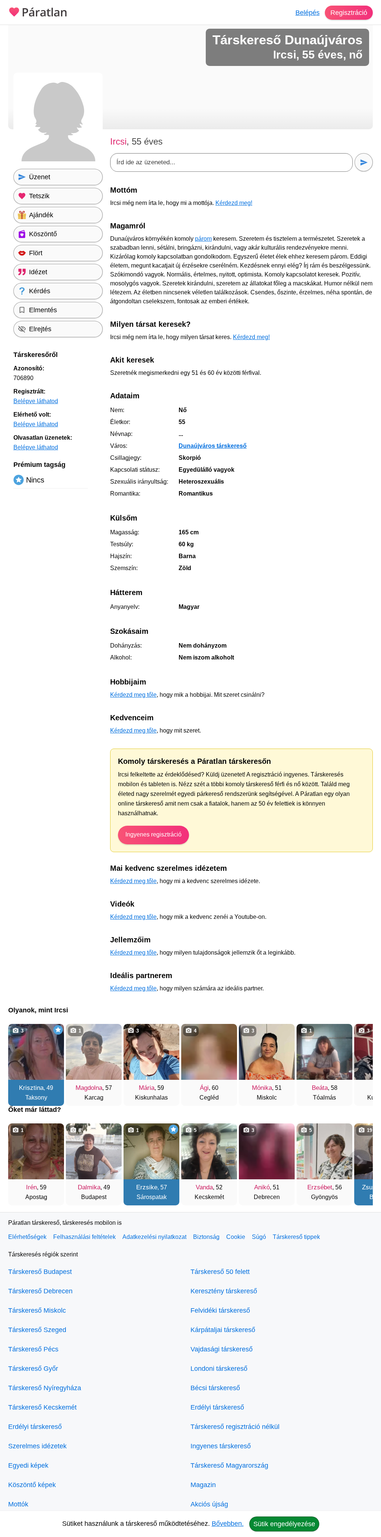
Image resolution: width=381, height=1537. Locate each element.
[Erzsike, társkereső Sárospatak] (151, 1151)
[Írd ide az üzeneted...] (231, 162)
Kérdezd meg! (233, 203)
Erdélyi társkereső (35, 1426)
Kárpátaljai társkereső (222, 1330)
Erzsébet (319, 1187)
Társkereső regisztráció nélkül (234, 1426)
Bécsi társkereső (215, 1388)
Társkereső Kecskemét (42, 1407)
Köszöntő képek (32, 1485)
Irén (31, 1187)
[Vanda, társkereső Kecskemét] (209, 1151)
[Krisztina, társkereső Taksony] (36, 1052)
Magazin (203, 1485)
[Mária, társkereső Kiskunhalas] (151, 1052)
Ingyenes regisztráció (153, 834)
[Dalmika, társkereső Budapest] (94, 1151)
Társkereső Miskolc (37, 1310)
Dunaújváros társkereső (213, 446)
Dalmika (89, 1187)
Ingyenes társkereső (220, 1446)
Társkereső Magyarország (229, 1465)
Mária (146, 1087)
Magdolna (89, 1087)
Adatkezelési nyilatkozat (154, 1237)
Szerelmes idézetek (37, 1446)
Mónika (262, 1087)
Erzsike (146, 1187)
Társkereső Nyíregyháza (44, 1388)
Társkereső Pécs (33, 1349)
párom (203, 238)
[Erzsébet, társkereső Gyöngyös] (324, 1151)
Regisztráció (348, 12)
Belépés (307, 12)
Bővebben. (228, 1523)
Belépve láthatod (35, 401)
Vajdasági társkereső (221, 1349)
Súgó (259, 1237)
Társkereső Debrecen (40, 1291)
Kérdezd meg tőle (133, 695)
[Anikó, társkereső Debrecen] (267, 1151)
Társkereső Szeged (37, 1330)
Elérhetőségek (27, 1237)
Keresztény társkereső (223, 1291)
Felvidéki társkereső (220, 1310)
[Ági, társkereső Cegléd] (209, 1052)
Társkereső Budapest (40, 1271)
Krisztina (31, 1087)
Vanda (204, 1187)
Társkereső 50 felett (220, 1271)
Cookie (235, 1237)
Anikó (262, 1187)
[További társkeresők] (360, 1061)
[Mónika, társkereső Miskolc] (267, 1052)
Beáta (320, 1087)
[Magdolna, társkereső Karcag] (94, 1052)
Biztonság (206, 1237)
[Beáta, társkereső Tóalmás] (324, 1052)
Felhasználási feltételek (84, 1237)
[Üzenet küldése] (364, 162)
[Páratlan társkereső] (38, 11)
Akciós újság (209, 1504)
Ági (204, 1087)
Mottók (18, 1504)
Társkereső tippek (296, 1237)
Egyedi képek (28, 1465)
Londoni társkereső (218, 1368)
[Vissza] (21, 1061)
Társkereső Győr (33, 1368)
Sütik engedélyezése (284, 1524)
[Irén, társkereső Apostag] (36, 1151)
